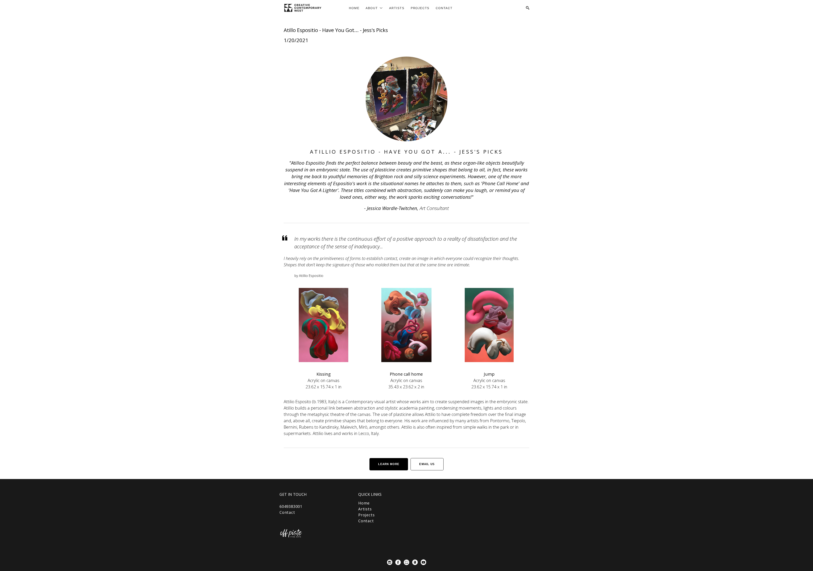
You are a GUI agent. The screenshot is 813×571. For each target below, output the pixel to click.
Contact (287, 512)
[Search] (527, 8)
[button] (374, 8)
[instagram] (389, 562)
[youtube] (423, 562)
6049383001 (290, 506)
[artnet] (415, 562)
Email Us (427, 464)
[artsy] (406, 562)
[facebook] (398, 562)
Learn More (388, 464)
